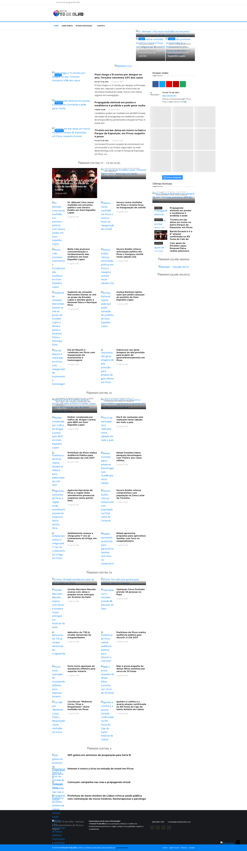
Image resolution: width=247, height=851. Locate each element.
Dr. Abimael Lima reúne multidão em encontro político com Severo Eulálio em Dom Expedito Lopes (81, 207)
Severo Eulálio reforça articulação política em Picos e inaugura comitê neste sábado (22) (129, 253)
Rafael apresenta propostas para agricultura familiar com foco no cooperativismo (131, 537)
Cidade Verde (100, 110)
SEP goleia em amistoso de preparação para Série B (99, 755)
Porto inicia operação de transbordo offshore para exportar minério (81, 669)
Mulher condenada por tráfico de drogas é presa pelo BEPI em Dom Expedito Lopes (82, 421)
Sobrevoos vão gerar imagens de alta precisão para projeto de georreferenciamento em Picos (130, 355)
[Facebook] (152, 827)
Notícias (184, 847)
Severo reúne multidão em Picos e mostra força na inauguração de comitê (150, 49)
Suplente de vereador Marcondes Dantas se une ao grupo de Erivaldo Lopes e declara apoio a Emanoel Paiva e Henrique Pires (82, 298)
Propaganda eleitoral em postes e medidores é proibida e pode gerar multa (172, 213)
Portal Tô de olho (102, 82)
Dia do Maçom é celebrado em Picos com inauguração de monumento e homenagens (81, 355)
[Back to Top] (238, 842)
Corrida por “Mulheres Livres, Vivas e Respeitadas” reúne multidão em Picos (80, 705)
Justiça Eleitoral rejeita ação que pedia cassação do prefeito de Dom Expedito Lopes (130, 296)
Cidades (172, 39)
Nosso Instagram (174, 177)
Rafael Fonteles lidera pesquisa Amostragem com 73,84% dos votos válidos (129, 457)
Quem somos (67, 26)
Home (56, 26)
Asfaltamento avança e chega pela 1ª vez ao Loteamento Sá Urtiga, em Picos (82, 537)
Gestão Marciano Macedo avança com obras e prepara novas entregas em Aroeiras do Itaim (82, 593)
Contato (101, 26)
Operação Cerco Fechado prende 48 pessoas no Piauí (130, 592)
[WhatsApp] (169, 827)
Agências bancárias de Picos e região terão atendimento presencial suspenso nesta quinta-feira (81, 495)
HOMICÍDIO (158, 220)
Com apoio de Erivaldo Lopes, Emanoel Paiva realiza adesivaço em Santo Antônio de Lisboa (171, 248)
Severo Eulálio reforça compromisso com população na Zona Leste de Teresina (130, 494)
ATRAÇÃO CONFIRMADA (159, 232)
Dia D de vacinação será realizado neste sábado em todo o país (129, 419)
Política (141, 39)
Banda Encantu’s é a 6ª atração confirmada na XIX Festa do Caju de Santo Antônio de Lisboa (173, 236)
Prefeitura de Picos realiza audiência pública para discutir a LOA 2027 (131, 635)
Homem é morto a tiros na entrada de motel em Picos (101, 768)
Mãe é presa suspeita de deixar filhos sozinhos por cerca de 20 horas (130, 669)
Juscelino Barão (122, 847)
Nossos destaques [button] (84, 26)
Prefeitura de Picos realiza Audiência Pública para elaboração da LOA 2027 (82, 455)
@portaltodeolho (169, 96)
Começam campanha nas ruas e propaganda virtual (99, 782)
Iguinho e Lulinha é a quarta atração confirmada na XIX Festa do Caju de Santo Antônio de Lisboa (131, 705)
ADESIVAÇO (158, 243)
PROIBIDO (158, 208)
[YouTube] (163, 827)
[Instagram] (158, 827)
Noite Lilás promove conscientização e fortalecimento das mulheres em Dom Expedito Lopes (179, 49)
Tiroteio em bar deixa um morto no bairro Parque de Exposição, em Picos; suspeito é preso (120, 133)
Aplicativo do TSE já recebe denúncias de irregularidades (79, 635)
